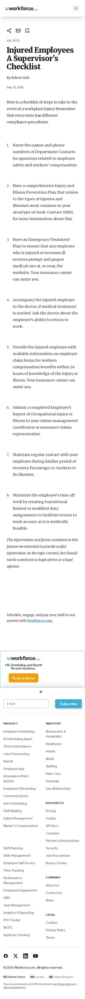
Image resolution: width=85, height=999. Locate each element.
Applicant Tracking (16, 935)
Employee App (13, 769)
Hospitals (52, 781)
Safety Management (18, 818)
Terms (50, 937)
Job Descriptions (58, 855)
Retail (50, 759)
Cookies (52, 923)
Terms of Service (11, 987)
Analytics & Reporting (18, 913)
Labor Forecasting (16, 754)
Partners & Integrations (62, 841)
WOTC (8, 927)
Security (52, 848)
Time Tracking (13, 870)
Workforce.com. (40, 621)
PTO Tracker (12, 920)
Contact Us (54, 893)
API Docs (52, 826)
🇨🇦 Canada (37, 977)
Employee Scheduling (18, 731)
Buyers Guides (56, 863)
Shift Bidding (12, 811)
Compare (52, 833)
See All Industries (58, 788)
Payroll (8, 761)
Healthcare (54, 744)
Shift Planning (13, 848)
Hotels (50, 751)
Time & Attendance (17, 746)
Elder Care (53, 774)
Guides (51, 818)
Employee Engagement (20, 890)
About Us (52, 885)
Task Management (16, 905)
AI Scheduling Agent (17, 739)
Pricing (51, 811)
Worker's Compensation (20, 826)
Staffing (51, 766)
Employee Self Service (19, 863)
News (50, 900)
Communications (15, 796)
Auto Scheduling (15, 803)
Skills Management (17, 855)
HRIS (6, 898)
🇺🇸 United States (14, 977)
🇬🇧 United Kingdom (61, 977)
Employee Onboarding (19, 788)
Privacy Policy (55, 930)
